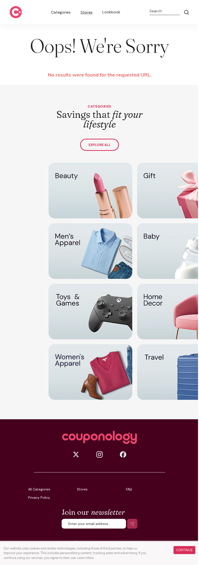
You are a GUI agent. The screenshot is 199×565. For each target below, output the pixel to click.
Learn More (85, 558)
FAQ (129, 489)
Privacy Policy (39, 497)
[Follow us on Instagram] (99, 454)
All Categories (39, 489)
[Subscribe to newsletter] (132, 524)
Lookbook (111, 12)
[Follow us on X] (76, 454)
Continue (184, 550)
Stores (86, 12)
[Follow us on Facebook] (123, 454)
